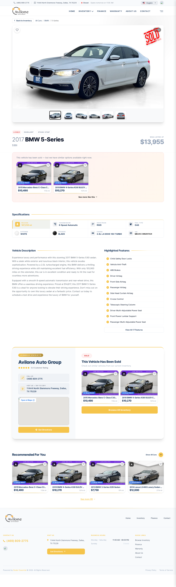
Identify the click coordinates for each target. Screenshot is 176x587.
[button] (161, 9)
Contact (145, 11)
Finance (101, 11)
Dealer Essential (19, 570)
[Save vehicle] (17, 30)
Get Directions (45, 430)
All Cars (38, 20)
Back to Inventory (24, 20)
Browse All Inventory (120, 410)
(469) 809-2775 (22, 3)
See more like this (86, 197)
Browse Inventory (142, 540)
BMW (46, 20)
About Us (131, 11)
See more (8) (87, 499)
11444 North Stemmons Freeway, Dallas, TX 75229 (57, 3)
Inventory (85, 11)
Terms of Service (166, 570)
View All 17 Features (134, 330)
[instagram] (162, 3)
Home (72, 11)
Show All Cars (151, 455)
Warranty (116, 11)
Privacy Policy (150, 570)
